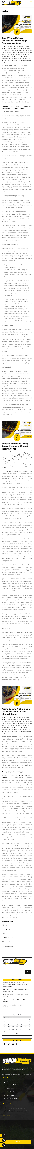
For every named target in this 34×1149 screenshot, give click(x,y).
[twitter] (8, 1044)
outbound (23, 52)
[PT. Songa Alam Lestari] (11, 5)
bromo (4, 48)
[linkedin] (17, 1044)
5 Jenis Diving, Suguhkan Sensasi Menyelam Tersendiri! (15, 1006)
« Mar (16, 1034)
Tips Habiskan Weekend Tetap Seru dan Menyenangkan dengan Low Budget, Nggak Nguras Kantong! (15, 984)
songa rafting (22, 58)
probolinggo (5, 56)
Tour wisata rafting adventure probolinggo (15, 60)
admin (4, 46)
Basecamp (17, 1142)
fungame (9, 48)
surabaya (29, 58)
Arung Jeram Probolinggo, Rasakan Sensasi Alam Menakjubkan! (16, 711)
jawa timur (16, 52)
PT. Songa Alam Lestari (9, 66)
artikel (10, 46)
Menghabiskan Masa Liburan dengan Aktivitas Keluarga (15, 995)
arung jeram (25, 46)
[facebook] (4, 1044)
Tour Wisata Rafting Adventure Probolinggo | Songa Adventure (15, 40)
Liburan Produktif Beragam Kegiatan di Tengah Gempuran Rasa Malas (16, 990)
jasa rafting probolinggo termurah (18, 50)
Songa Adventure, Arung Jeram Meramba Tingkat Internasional (15, 446)
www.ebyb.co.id (13, 1076)
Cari (28, 972)
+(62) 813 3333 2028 (8, 938)
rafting (11, 58)
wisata (30, 60)
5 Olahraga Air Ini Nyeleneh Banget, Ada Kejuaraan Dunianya (17, 1000)
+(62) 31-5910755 (7, 929)
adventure (17, 46)
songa (15, 58)
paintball (29, 52)
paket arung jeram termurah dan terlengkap (15, 54)
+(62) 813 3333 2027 (8, 946)
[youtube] (13, 1044)
